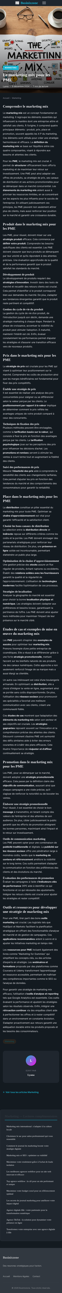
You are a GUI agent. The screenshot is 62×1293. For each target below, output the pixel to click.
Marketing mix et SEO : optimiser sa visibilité (26, 1155)
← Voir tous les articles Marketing (21, 1092)
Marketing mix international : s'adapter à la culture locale (29, 1128)
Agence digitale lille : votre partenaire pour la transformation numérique (26, 1211)
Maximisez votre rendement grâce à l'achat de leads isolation (29, 1163)
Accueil (6, 98)
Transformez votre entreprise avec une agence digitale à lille (30, 1231)
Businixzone (26, 3)
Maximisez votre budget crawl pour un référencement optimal (30, 1192)
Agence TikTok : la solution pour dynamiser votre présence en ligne (28, 1221)
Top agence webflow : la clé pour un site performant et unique (29, 1182)
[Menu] (44, 3)
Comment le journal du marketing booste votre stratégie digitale (27, 1147)
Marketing (11, 68)
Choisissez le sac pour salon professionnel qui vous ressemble (29, 1137)
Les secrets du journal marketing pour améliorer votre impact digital (30, 1202)
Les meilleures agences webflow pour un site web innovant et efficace (28, 1173)
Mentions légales (21, 1276)
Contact (36, 1276)
